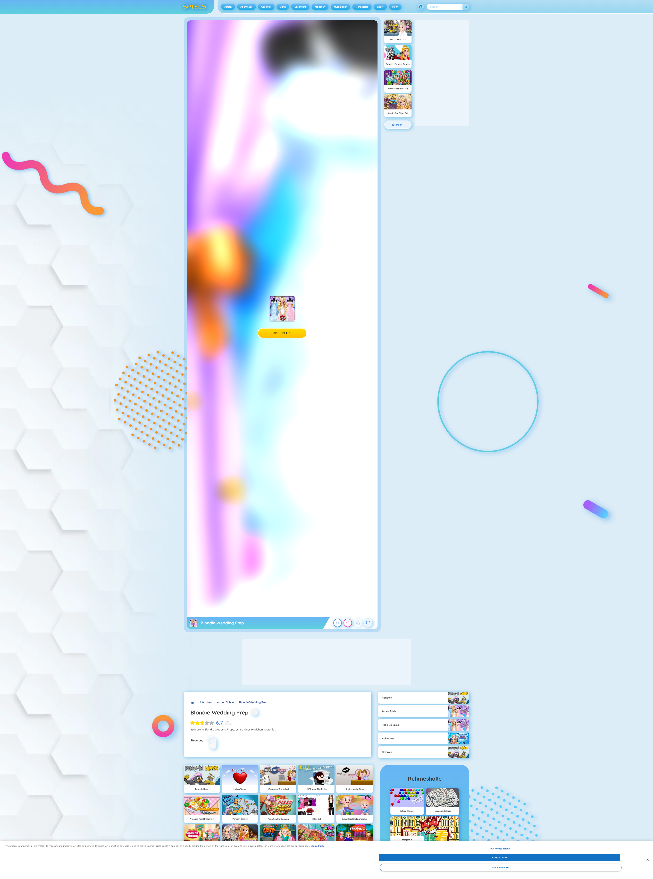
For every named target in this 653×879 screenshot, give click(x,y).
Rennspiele (362, 6)
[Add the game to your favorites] (255, 712)
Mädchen (320, 6)
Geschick (266, 6)
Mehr (395, 6)
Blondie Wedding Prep (253, 702)
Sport (380, 6)
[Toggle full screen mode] (368, 623)
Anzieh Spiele (225, 702)
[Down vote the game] (348, 623)
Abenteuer (246, 6)
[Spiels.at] (192, 702)
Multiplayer (340, 6)
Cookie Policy (317, 845)
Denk (283, 6)
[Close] (647, 859)
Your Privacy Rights (499, 848)
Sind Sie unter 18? (500, 867)
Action (228, 6)
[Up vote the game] (337, 623)
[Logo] (194, 7)
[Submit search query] (466, 7)
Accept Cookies (499, 857)
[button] (421, 7)
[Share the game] (358, 623)
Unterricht (300, 6)
